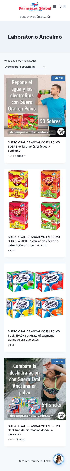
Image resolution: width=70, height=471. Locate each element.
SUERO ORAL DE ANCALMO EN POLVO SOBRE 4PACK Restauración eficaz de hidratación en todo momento (34, 241)
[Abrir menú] (55, 6)
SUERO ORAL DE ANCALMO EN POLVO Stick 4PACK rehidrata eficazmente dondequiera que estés (34, 335)
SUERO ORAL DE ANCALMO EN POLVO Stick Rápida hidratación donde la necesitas (34, 430)
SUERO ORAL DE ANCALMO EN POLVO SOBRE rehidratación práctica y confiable (34, 146)
